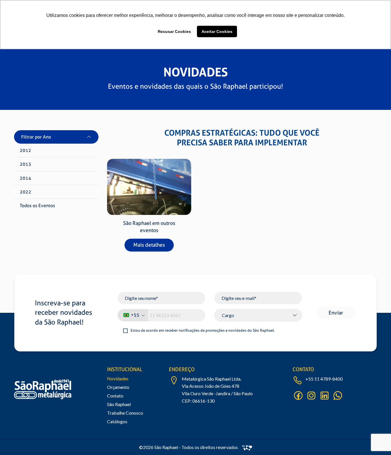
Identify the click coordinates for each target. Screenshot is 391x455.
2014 (25, 178)
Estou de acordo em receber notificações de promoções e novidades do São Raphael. (203, 330)
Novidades (118, 378)
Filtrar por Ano (36, 137)
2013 (25, 164)
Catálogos (117, 421)
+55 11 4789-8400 (324, 378)
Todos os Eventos (37, 205)
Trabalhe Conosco (125, 413)
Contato (115, 395)
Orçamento (118, 387)
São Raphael (119, 404)
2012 (25, 150)
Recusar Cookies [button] (174, 31)
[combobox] (133, 315)
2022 (25, 192)
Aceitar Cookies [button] (217, 31)
